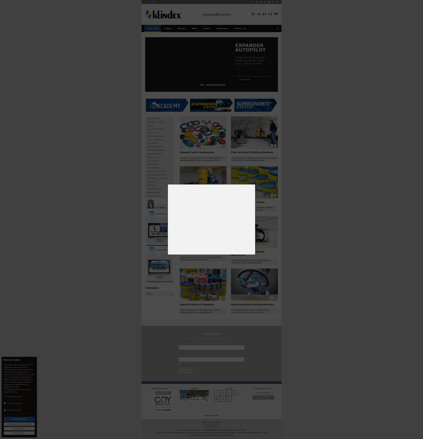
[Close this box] (255, 184)
